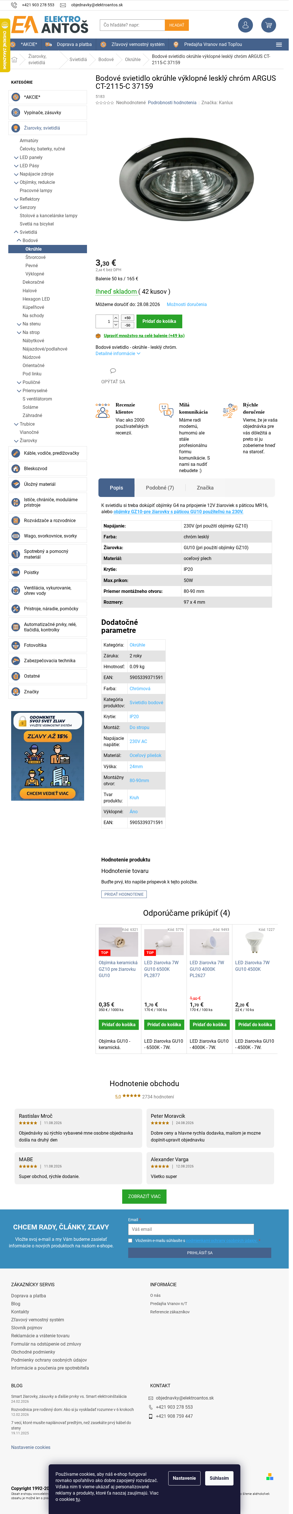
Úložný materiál (40, 484)
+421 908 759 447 (174, 1416)
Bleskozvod (35, 468)
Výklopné (34, 274)
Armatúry (29, 140)
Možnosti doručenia (187, 304)
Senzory (28, 207)
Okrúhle (33, 249)
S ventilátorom (37, 399)
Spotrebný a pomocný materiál (46, 554)
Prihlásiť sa (200, 1253)
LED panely (31, 157)
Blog (15, 1303)
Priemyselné (35, 390)
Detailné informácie (115, 353)
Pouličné (31, 382)
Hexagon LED (36, 299)
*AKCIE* (32, 97)
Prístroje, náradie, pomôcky (51, 608)
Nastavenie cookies (30, 1447)
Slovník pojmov (26, 1327)
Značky (31, 691)
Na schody (33, 315)
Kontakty (20, 1311)
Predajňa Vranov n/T (168, 1303)
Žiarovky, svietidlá (42, 128)
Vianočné (29, 432)
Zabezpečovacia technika (50, 660)
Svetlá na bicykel (37, 224)
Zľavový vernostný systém (37, 1319)
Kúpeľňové (33, 307)
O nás (155, 1295)
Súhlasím (219, 1478)
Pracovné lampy (36, 190)
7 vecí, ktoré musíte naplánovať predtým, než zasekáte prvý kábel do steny (71, 1425)
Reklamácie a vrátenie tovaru (40, 1335)
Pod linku (32, 374)
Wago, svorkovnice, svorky (50, 536)
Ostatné (32, 676)
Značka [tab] (205, 488)
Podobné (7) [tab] (160, 488)
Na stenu (32, 324)
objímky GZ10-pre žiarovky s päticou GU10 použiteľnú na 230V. (178, 511)
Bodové (30, 240)
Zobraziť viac (144, 1196)
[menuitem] (23, 45)
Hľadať (176, 25)
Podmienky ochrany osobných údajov (49, 1360)
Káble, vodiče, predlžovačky (51, 453)
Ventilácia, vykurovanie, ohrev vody (47, 590)
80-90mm (139, 780)
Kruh (134, 797)
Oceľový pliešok (145, 755)
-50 (127, 325)
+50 (127, 318)
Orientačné (33, 365)
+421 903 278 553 (174, 1407)
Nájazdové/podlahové (45, 349)
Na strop (31, 332)
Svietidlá (28, 232)
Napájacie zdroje (37, 174)
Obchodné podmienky (33, 1352)
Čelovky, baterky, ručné (42, 149)
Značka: (217, 102)
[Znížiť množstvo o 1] (116, 324)
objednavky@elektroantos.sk (185, 1398)
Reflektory (30, 199)
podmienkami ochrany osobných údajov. (222, 1240)
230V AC (138, 741)
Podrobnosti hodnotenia (172, 102)
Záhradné (32, 415)
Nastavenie (184, 1478)
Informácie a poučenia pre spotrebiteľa (50, 1368)
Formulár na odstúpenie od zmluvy (46, 1344)
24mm (136, 766)
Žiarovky (28, 440)
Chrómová (140, 688)
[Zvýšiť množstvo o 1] (116, 318)
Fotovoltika (35, 645)
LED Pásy (29, 165)
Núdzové (31, 357)
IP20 (134, 716)
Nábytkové (33, 340)
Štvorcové (35, 257)
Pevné (31, 265)
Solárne (30, 407)
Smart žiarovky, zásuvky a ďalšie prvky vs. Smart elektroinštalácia (69, 1396)
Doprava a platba (28, 1295)
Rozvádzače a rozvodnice (50, 520)
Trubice (27, 424)
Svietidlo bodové (146, 702)
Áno (134, 811)
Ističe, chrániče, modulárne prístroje (51, 502)
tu (78, 1499)
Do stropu (139, 727)
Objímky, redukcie (37, 182)
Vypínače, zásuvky (42, 112)
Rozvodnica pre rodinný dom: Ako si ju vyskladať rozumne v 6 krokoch (72, 1409)
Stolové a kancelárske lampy (49, 215)
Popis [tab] (116, 488)
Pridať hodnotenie (124, 894)
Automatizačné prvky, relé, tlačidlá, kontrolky (50, 627)
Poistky (31, 572)
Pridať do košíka (159, 321)
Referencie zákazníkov (170, 1312)
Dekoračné (33, 282)
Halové (30, 290)
